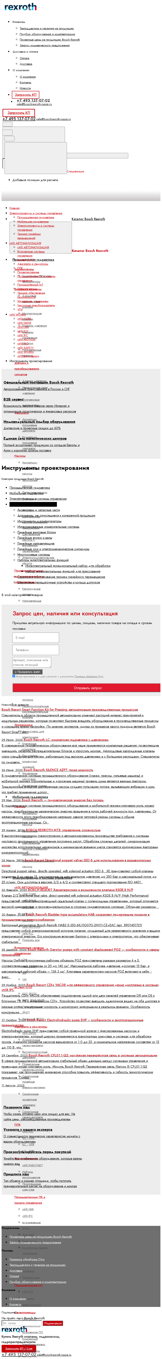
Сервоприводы (25, 1312)
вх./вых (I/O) (25, 260)
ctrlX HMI (23, 327)
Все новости (20, 704)
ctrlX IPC (22, 335)
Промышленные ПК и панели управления (36, 278)
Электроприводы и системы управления (35, 227)
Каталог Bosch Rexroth (88, 219)
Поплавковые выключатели (31, 402)
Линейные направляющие (36, 543)
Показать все (31, 940)
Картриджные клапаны (31, 591)
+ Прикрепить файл (27, 672)
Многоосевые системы (33, 554)
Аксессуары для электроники (33, 734)
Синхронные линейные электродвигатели (33, 1082)
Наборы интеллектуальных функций (43, 560)
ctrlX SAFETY (25, 348)
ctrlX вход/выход (28, 356)
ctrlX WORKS (25, 352)
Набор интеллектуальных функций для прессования (62, 571)
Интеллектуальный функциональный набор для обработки (67, 565)
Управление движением (32, 301)
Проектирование (28, 272)
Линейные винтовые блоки (36, 532)
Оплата (24, 58)
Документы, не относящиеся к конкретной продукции (56, 515)
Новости (25, 88)
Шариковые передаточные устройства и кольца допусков (58, 582)
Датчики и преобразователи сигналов (26, 368)
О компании (28, 77)
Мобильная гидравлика (30, 797)
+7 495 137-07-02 (33, 100)
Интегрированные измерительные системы (48, 526)
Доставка (26, 64)
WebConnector (31, 1305)
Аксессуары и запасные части (38, 510)
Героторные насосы (30, 483)
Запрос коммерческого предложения (45, 45)
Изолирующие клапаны (32, 316)
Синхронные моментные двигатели (30, 1099)
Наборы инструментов (31, 1175)
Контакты (25, 82)
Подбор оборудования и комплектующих (47, 34)
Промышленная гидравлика (33, 259)
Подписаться (52, 1323)
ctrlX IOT (27, 1292)
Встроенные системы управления (31, 253)
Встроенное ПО (32, 1332)
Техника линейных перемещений (29, 236)
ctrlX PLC (22, 343)
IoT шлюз (28, 1298)
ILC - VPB (28, 1144)
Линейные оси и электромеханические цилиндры (53, 549)
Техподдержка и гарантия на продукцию (47, 28)
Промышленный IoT (28, 1285)
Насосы (19, 456)
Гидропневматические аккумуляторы (36, 279)
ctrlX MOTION (26, 339)
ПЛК (17, 1125)
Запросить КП (25, 94)
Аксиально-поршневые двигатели (30, 425)
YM (24, 979)
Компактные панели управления (35, 1250)
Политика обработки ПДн (88, 676)
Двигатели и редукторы (30, 1026)
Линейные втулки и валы (34, 537)
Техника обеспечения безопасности (31, 295)
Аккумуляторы (24, 269)
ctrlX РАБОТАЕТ (32, 1165)
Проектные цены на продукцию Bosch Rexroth (50, 39)
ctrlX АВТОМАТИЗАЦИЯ (33, 247)
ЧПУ (20, 309)
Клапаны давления (34, 325)
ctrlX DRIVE (24, 323)
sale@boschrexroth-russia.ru (34, 104)
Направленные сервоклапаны (31, 603)
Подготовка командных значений (30, 761)
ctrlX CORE (24, 319)
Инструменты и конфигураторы (39, 521)
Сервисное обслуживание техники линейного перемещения (61, 576)
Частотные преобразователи (36, 305)
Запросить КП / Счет (18, 1349)
